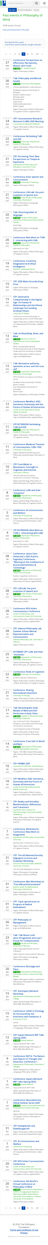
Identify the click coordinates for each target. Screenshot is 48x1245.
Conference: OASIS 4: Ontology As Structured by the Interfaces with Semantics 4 (29, 1014)
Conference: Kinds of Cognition (28, 671)
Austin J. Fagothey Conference (25, 576)
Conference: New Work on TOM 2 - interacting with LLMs (29, 239)
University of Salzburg (29, 182)
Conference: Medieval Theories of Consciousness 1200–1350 (29, 446)
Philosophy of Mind (26, 71)
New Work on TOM (20, 248)
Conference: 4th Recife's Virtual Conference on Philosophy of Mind (25, 1184)
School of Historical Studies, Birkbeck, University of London (27, 864)
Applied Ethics (35, 111)
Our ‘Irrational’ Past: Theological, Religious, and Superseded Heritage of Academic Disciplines (28, 723)
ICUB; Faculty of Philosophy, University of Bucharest (28, 198)
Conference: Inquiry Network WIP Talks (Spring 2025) (28, 1080)
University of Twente (21, 313)
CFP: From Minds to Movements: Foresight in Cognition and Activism (26, 467)
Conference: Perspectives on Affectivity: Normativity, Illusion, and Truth (28, 63)
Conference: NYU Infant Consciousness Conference (26, 610)
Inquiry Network (27, 1040)
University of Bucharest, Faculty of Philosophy (26, 142)
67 (37, 54)
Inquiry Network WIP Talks (24, 1044)
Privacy (24, 1232)
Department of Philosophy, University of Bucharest (27, 496)
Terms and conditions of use (24, 1230)
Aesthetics (33, 874)
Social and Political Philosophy (31, 701)
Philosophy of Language (28, 203)
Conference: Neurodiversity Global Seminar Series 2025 (27, 1101)
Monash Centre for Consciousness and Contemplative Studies (27, 341)
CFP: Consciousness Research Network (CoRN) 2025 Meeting (28, 120)
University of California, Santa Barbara (28, 766)
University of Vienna (21, 472)
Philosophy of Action (27, 681)
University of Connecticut (30, 674)
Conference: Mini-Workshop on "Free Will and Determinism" (29, 883)
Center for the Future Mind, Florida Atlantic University (26, 411)
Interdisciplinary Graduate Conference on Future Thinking (26, 476)
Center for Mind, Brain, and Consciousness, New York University (27, 615)
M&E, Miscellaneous (25, 1004)
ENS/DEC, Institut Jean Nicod (24, 269)
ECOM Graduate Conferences (25, 678)
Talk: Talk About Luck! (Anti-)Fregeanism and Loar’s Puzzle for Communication (27, 938)
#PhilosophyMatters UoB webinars (27, 87)
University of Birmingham (30, 84)
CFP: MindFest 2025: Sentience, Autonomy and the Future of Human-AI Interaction (28, 781)
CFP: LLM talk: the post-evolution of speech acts (25, 590)
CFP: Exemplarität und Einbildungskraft (24, 1127)
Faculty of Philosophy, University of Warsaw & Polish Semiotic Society (28, 219)
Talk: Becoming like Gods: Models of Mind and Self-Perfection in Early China (26, 710)
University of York (20, 1019)
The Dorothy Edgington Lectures (26, 869)
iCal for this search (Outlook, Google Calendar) (23, 44)
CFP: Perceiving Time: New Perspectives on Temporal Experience (26, 159)
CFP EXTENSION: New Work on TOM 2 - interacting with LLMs (28, 531)
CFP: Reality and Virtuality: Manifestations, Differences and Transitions (27, 804)
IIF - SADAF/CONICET (28, 68)
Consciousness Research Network (26, 124)
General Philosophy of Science (27, 580)
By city (36, 10)
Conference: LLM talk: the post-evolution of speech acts (29, 193)
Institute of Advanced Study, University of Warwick (28, 717)
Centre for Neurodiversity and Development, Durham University (29, 1106)
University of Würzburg (22, 450)
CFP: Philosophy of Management (22, 921)
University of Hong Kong (22, 515)
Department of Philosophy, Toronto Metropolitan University (27, 747)
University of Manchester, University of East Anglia (27, 372)
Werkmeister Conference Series (26, 843)
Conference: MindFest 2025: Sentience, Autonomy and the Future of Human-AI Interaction (29, 404)
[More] (44, 3)
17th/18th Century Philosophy (30, 752)
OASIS (15, 1022)
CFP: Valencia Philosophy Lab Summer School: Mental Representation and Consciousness (27, 632)
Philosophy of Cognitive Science (28, 110)
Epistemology (28, 455)
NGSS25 (16, 1111)
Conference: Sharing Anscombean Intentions (25, 691)
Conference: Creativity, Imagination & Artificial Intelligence (25, 264)
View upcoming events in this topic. (16, 30)
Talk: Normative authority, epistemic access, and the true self (28, 366)
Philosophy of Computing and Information (28, 323)
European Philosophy (31, 734)
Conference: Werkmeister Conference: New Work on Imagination (26, 832)
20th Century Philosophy (22, 754)
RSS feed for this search (14, 42)
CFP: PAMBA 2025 (21, 763)
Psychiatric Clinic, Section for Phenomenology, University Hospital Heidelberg (27, 812)
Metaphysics (24, 394)
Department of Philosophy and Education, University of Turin (25, 165)
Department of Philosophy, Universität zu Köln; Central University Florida (28, 974)
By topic (12, 10)
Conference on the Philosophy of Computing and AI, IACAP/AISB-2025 (27, 317)
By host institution (25, 10)
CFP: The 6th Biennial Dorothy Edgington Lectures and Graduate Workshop (28, 858)
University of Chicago (21, 695)
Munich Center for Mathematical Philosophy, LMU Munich (25, 888)
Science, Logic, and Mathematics (27, 355)
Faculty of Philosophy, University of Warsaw (25, 944)
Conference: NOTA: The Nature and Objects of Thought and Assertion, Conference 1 (29, 1059)
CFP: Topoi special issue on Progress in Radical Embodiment (26, 904)
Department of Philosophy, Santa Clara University (27, 571)
